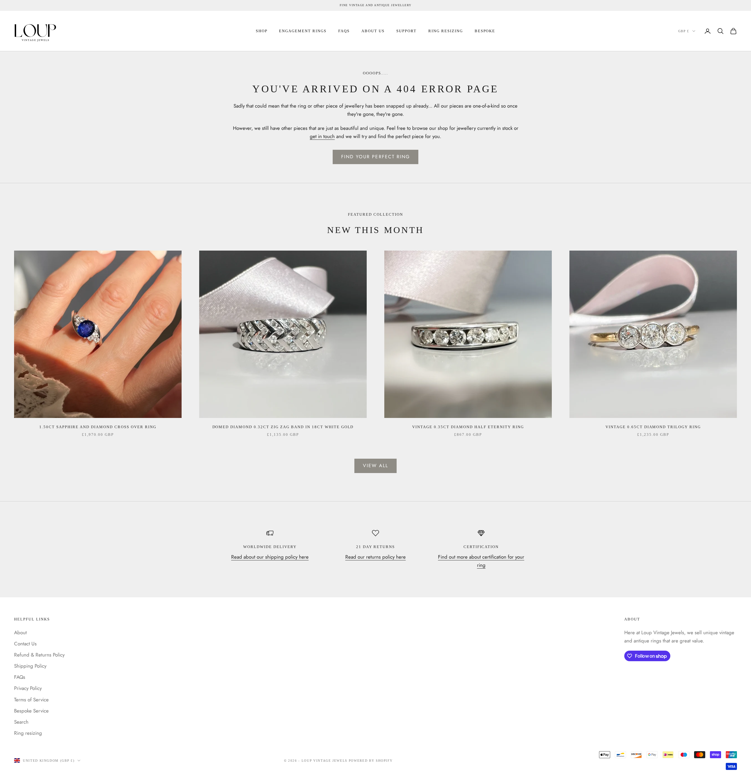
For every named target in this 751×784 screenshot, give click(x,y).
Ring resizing (28, 733)
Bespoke (485, 31)
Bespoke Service (31, 710)
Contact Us (25, 643)
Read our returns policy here (375, 556)
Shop (262, 31)
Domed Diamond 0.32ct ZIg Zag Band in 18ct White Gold (283, 427)
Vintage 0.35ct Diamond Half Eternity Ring (468, 427)
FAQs (344, 31)
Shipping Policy (30, 665)
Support (406, 31)
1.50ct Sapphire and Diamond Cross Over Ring (97, 427)
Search (21, 721)
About (20, 632)
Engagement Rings (303, 31)
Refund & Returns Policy (39, 654)
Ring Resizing (445, 31)
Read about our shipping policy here (270, 556)
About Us (373, 31)
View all (375, 465)
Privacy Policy (28, 688)
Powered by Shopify (371, 760)
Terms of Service (31, 699)
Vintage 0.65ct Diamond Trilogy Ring (653, 427)
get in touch (322, 136)
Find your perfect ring (375, 156)
